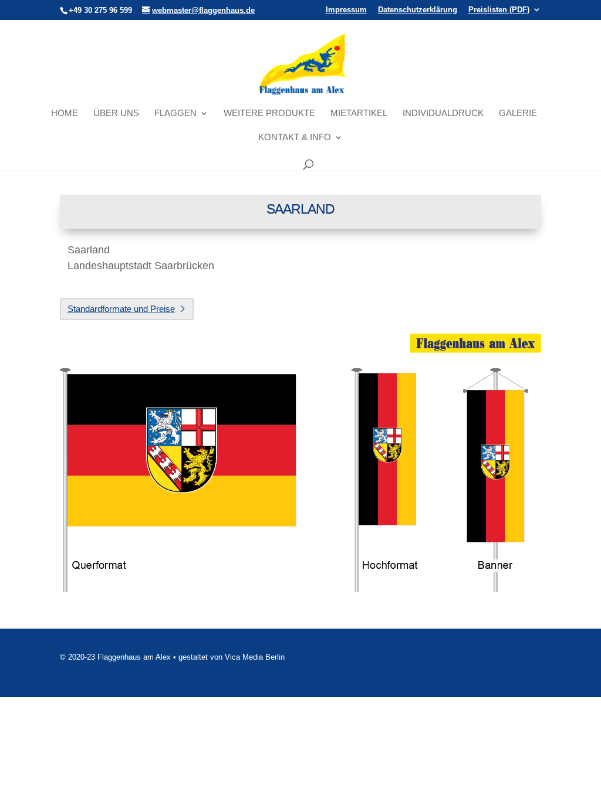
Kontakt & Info (294, 137)
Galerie (518, 113)
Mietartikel (358, 113)
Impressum (346, 10)
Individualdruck (443, 113)
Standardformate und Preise (121, 309)
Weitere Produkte (269, 113)
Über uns (116, 113)
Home (64, 113)
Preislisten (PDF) (498, 10)
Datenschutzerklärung (417, 10)
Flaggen (175, 113)
